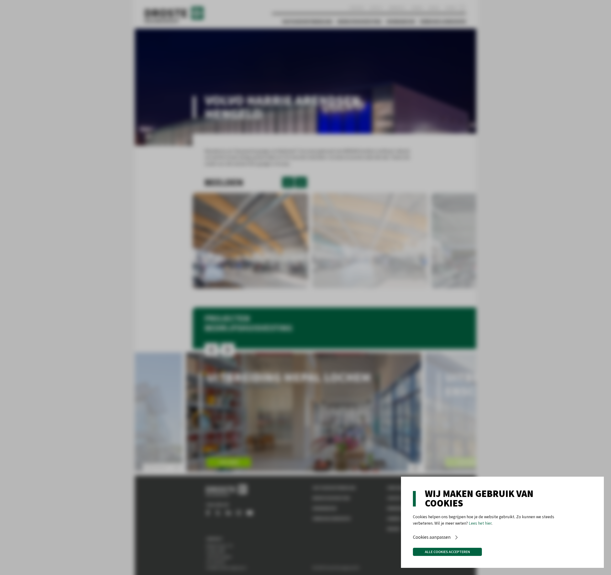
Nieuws (434, 7)
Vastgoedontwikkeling (307, 21)
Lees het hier (480, 523)
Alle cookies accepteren (447, 551)
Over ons (356, 7)
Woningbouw (400, 21)
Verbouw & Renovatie (443, 21)
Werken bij (397, 7)
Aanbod (417, 7)
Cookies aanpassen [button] (432, 537)
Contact (376, 7)
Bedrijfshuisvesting (359, 21)
